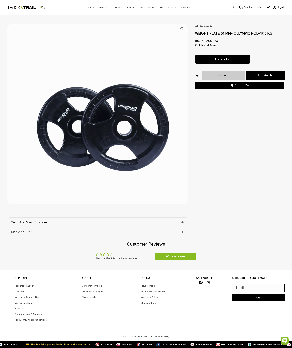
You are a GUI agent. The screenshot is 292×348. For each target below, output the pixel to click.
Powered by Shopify (158, 336)
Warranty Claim (23, 303)
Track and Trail (139, 336)
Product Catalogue (92, 291)
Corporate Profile (92, 286)
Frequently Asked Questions (31, 320)
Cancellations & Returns (28, 314)
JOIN (258, 297)
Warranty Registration (27, 297)
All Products (204, 26)
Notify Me (242, 85)
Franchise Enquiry (24, 286)
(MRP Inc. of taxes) (206, 45)
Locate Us (222, 59)
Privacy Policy (148, 286)
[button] (235, 7)
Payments (20, 308)
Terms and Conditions (153, 291)
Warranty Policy (149, 297)
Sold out (223, 75)
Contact (19, 291)
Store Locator (90, 297)
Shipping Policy (149, 303)
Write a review (175, 256)
